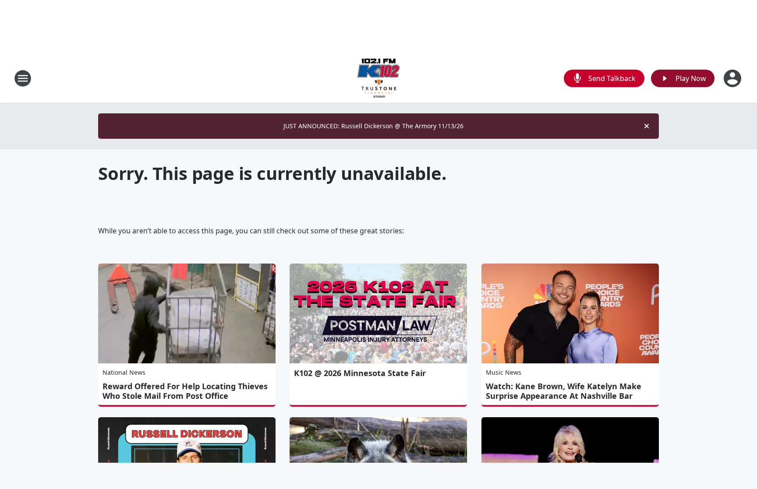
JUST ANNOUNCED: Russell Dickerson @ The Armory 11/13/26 (373, 126)
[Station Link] (378, 78)
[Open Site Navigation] (23, 78)
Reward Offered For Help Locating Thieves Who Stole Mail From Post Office (185, 391)
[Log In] (733, 78)
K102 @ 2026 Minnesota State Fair (360, 373)
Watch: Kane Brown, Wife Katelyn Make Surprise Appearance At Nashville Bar (563, 391)
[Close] (646, 126)
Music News (503, 372)
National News (124, 372)
